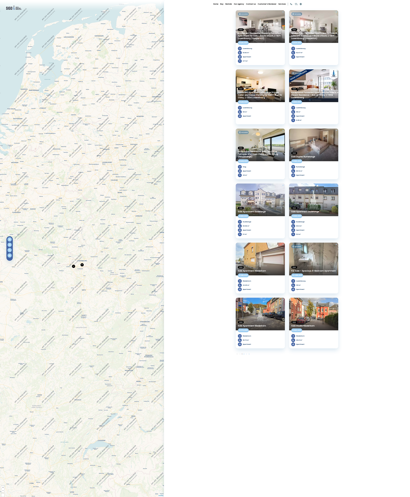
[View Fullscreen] (2, 495)
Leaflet (160, 495)
